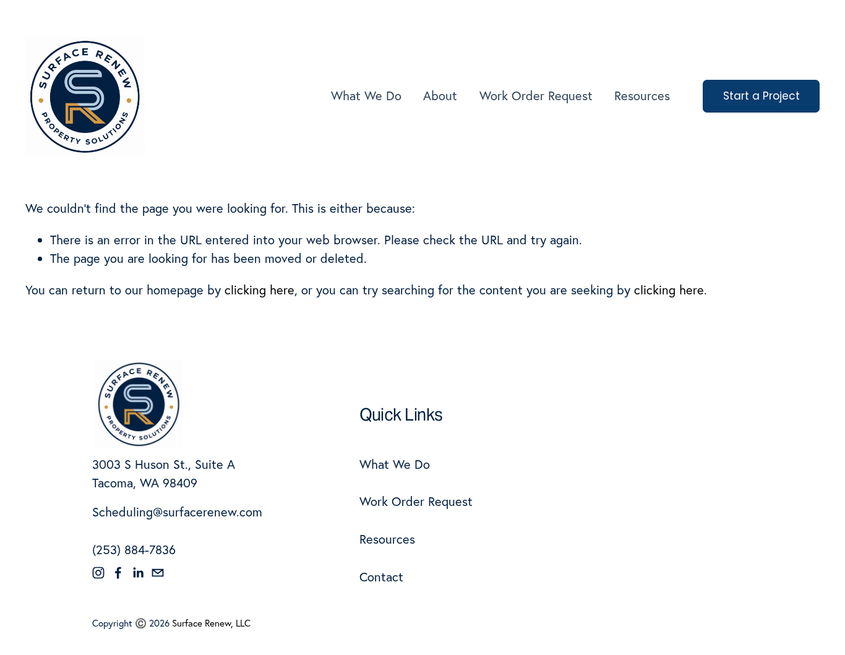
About (440, 95)
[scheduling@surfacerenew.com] (158, 573)
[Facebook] (118, 573)
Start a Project (761, 95)
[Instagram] (98, 573)
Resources (642, 95)
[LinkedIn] (138, 573)
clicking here (259, 290)
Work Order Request (536, 95)
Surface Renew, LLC (211, 623)
